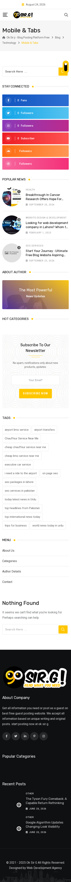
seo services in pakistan (20, 490)
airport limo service (17, 429)
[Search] (66, 15)
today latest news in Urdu (20, 499)
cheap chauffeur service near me (25, 447)
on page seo (50, 473)
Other (30, 793)
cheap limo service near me (22, 456)
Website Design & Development (46, 217)
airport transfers (44, 429)
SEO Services (35, 245)
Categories (9, 561)
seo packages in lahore (19, 482)
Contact (7, 582)
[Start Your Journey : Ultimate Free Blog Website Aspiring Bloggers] (11, 252)
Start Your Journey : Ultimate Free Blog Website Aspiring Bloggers (47, 255)
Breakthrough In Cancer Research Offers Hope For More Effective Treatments (44, 199)
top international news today (22, 517)
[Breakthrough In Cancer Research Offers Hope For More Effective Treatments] (11, 196)
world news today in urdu (47, 525)
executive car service (18, 464)
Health (30, 189)
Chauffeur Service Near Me (21, 438)
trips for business (16, 525)
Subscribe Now (35, 393)
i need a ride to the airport (21, 473)
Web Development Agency (44, 868)
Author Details (11, 571)
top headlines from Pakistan (22, 508)
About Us (8, 550)
